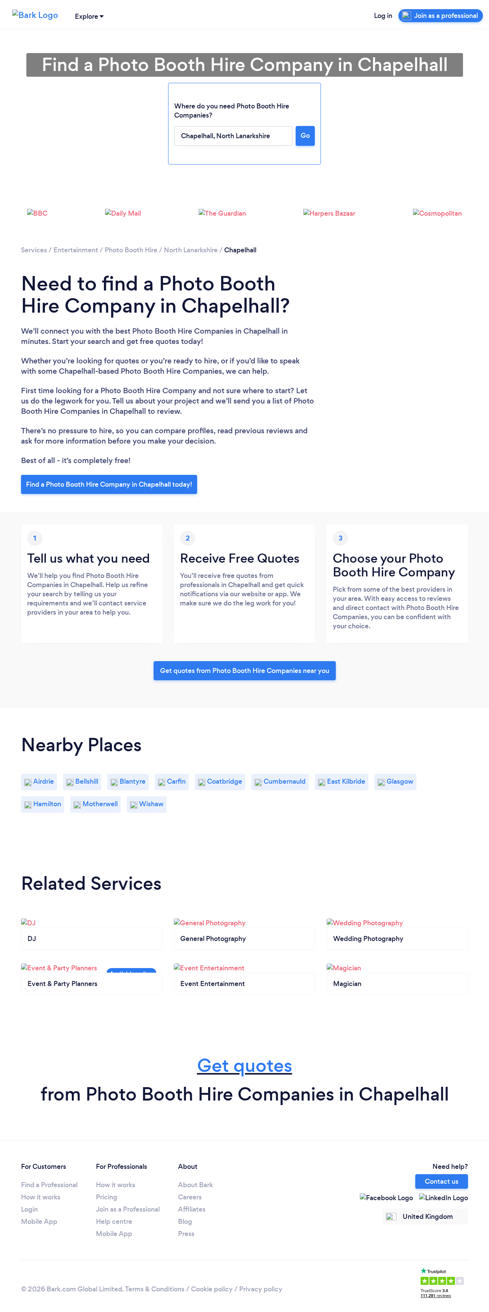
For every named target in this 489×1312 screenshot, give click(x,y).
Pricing (106, 1197)
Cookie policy (212, 1289)
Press (186, 1233)
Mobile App (39, 1221)
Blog (185, 1221)
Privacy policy (260, 1289)
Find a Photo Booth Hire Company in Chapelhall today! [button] (109, 484)
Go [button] (305, 135)
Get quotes (244, 1065)
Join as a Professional (128, 1209)
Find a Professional (49, 1184)
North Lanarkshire (191, 250)
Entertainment (75, 250)
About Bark (195, 1184)
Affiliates (192, 1209)
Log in (383, 15)
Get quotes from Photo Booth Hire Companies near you (244, 670)
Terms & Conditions (155, 1289)
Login (29, 1209)
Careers (190, 1197)
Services (34, 250)
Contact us (441, 1181)
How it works (40, 1197)
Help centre (114, 1221)
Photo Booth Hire (131, 250)
